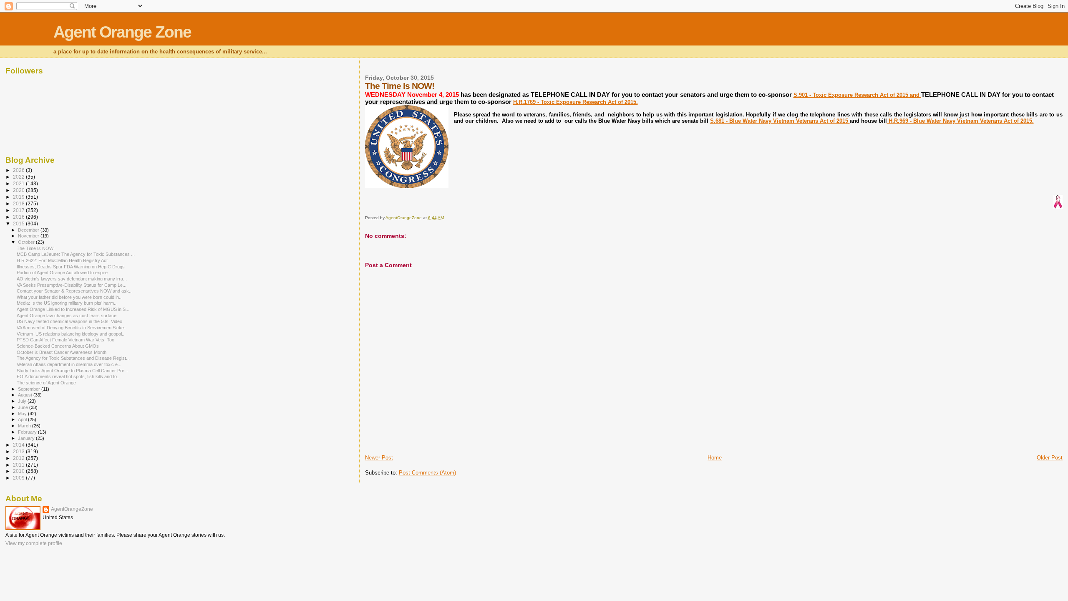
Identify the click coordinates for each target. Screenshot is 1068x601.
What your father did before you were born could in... (70, 297)
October (27, 242)
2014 (19, 444)
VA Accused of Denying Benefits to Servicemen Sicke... (72, 327)
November (29, 235)
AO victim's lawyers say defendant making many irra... (72, 278)
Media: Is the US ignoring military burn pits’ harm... (67, 303)
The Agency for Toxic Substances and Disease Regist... (73, 358)
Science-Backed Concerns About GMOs (58, 345)
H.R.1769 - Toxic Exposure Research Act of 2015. (575, 102)
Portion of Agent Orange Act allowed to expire (62, 272)
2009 (19, 477)
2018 (19, 203)
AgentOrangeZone (72, 509)
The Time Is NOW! (36, 248)
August (25, 394)
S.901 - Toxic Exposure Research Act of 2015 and (857, 95)
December (29, 229)
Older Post (1050, 458)
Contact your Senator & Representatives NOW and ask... (75, 290)
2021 (19, 183)
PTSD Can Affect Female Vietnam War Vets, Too (65, 339)
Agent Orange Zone (122, 32)
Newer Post (379, 458)
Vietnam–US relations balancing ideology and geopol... (71, 333)
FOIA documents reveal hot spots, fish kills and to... (69, 376)
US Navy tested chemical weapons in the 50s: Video (69, 321)
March (25, 425)
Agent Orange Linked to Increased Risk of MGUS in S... (73, 309)
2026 (19, 170)
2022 (19, 176)
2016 (19, 217)
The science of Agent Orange (46, 382)
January (27, 438)
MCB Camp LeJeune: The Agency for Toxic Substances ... (76, 254)
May (23, 413)
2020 (19, 190)
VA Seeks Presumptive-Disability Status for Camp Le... (71, 285)
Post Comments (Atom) (427, 473)
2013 (19, 451)
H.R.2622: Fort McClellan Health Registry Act (62, 260)
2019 (19, 196)
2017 (19, 210)
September (29, 388)
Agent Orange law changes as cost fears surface (66, 315)
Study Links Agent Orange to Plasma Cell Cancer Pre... (72, 370)
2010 (19, 471)
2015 (19, 223)
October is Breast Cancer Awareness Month (61, 352)
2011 (19, 464)
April (23, 419)
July (23, 401)
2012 (19, 458)
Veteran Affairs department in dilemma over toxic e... (69, 364)
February (28, 431)
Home (715, 458)
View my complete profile (33, 543)
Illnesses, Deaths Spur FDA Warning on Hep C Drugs (71, 266)
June (23, 407)
